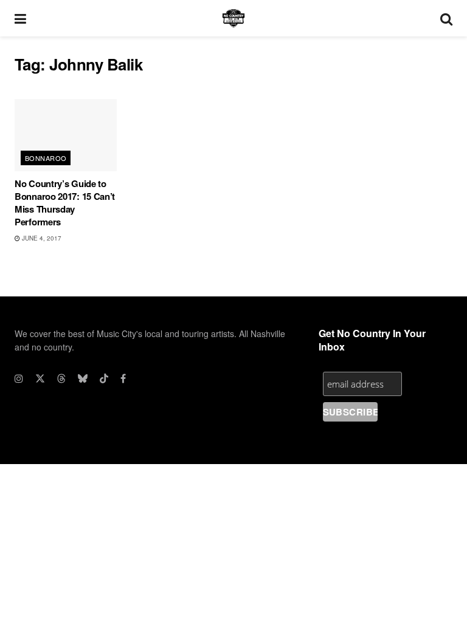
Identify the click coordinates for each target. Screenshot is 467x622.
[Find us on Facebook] (123, 378)
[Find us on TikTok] (104, 378)
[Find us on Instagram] (19, 378)
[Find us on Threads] (61, 378)
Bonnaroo (46, 158)
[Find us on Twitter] (40, 378)
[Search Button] (446, 18)
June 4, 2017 (40, 238)
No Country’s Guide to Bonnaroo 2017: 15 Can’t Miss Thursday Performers (65, 202)
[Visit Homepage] (233, 18)
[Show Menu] (20, 18)
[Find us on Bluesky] (83, 378)
